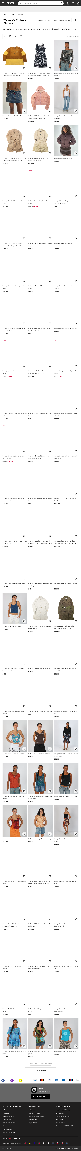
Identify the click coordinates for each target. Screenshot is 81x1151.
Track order (6, 1113)
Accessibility (75, 1148)
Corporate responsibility (36, 1116)
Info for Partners (60, 1123)
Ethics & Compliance (9, 1132)
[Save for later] (24, 68)
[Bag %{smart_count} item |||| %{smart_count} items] (78, 3)
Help (4, 1110)
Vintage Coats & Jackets (61, 20)
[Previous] (35, 20)
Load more (40, 1070)
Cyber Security (33, 1123)
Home (4, 14)
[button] (25, 1143)
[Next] (75, 20)
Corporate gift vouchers (63, 1116)
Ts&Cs (68, 1148)
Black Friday (59, 1119)
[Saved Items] (73, 3)
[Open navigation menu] (3, 3)
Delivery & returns (8, 1116)
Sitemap (5, 1126)
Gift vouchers (60, 1113)
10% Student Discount (9, 1123)
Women (12, 14)
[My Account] (67, 3)
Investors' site (33, 1119)
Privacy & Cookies (59, 1148)
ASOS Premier (7, 1119)
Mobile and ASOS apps (63, 1110)
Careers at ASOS (34, 1113)
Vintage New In (44, 20)
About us (32, 1110)
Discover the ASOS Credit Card (65, 1126)
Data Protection (7, 1129)
